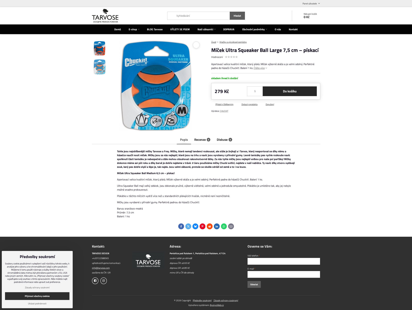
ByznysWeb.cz (217, 305)
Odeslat (254, 284)
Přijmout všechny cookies (37, 296)
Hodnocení (217, 57)
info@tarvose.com (101, 268)
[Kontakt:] (148, 261)
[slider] (231, 57)
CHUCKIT (224, 111)
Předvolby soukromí (202, 300)
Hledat (237, 16)
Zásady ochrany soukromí (226, 300)
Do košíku (290, 91)
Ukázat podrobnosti (37, 303)
